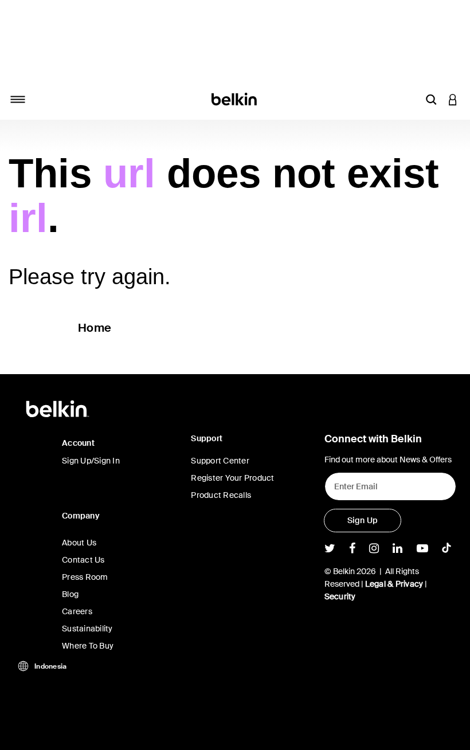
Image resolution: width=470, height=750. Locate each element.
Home (94, 327)
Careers (77, 611)
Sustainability (87, 628)
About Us (79, 542)
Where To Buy (87, 646)
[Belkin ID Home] (235, 98)
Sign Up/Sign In (91, 461)
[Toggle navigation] (18, 99)
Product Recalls (221, 495)
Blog (70, 594)
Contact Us (83, 560)
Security (340, 596)
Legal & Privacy (394, 584)
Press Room (85, 577)
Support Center (220, 461)
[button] (431, 99)
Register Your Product (232, 478)
